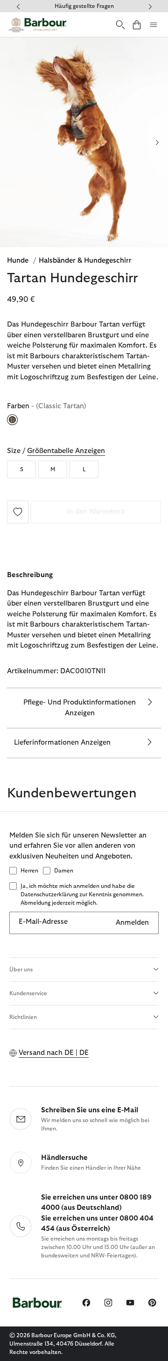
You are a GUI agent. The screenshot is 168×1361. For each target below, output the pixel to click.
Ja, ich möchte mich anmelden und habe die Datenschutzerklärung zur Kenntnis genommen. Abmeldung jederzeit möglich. (82, 894)
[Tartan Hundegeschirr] (17, 511)
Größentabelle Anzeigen (66, 450)
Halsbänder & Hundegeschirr (85, 260)
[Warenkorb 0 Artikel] (136, 24)
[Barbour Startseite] (37, 24)
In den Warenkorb (96, 511)
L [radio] (84, 469)
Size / (56, 450)
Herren (29, 870)
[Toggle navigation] (153, 25)
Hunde (18, 260)
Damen (63, 870)
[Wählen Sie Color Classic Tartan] (13, 420)
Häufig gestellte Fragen (84, 6)
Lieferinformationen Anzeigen (62, 742)
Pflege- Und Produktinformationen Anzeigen (79, 708)
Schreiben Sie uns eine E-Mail (89, 1110)
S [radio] (21, 469)
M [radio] (53, 469)
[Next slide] (157, 142)
